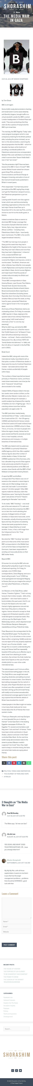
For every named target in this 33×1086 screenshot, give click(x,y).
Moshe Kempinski (14, 860)
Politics (7, 771)
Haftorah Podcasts (9, 1000)
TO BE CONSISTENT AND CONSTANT (15, 974)
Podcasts (6, 1008)
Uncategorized (8, 1016)
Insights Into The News (11, 1003)
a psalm (7, 776)
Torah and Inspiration (20, 771)
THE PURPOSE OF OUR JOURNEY (14, 971)
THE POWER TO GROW (11, 977)
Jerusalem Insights (9, 1005)
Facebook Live (8, 997)
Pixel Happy (15, 1083)
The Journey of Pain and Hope (16, 774)
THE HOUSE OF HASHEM (12, 969)
